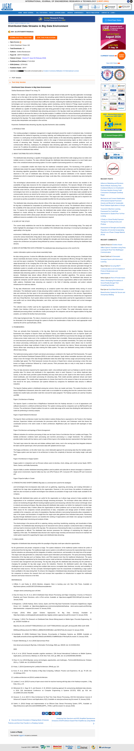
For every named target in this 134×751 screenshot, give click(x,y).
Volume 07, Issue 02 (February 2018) (19, 23)
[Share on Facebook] (43, 713)
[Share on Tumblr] (59, 713)
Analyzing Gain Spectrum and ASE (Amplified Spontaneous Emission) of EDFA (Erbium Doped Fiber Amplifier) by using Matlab (73, 720)
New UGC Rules (111, 63)
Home (20, 12)
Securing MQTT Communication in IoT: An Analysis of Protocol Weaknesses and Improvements (113, 269)
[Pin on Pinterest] (53, 713)
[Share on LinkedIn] (56, 713)
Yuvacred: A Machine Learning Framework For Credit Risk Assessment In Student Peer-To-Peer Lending (113, 212)
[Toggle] (10, 78)
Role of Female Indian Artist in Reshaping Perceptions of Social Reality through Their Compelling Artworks (113, 281)
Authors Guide (60, 12)
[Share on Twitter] (46, 713)
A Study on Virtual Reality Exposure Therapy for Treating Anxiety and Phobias (112, 222)
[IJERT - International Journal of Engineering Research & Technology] (7, 6)
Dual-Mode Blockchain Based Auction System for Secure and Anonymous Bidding (113, 292)
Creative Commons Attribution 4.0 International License (61, 71)
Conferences (78, 12)
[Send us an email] (131, 1)
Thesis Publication (92, 12)
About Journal (28, 12)
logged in (22, 735)
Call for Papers (42, 12)
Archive (70, 12)
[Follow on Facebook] (128, 1)
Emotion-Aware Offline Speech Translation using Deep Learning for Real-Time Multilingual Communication (113, 248)
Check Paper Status (114, 20)
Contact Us (105, 12)
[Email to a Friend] (50, 713)
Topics (51, 12)
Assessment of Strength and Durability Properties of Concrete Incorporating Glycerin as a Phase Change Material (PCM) (113, 231)
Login (112, 12)
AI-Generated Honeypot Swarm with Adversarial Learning (112, 259)
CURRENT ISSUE (107, 56)
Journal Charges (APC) (114, 135)
